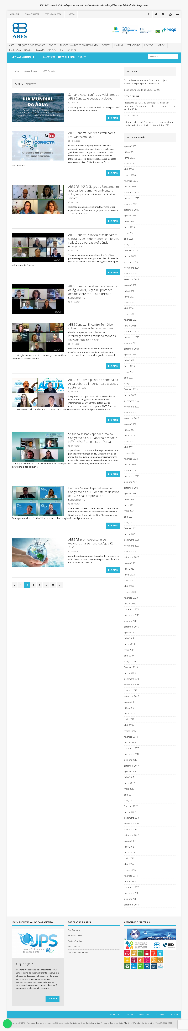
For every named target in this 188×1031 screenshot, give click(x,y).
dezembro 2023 (131, 331)
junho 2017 (129, 783)
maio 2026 (129, 163)
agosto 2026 (130, 146)
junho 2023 (129, 366)
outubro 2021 (130, 482)
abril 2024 (129, 308)
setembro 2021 (131, 487)
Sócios (52, 45)
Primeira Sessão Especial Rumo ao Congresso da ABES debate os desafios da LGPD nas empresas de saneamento (93, 494)
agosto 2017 (130, 771)
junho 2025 (129, 227)
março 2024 (130, 314)
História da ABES (75, 935)
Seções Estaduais (75, 941)
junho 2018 (129, 713)
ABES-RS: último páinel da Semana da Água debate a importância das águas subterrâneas (93, 383)
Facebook (115, 1014)
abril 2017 (129, 794)
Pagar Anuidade (32, 14)
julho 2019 (129, 638)
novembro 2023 (131, 337)
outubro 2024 (130, 273)
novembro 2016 (131, 823)
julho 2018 (129, 707)
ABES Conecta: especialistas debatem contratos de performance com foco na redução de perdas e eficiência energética (94, 240)
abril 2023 (129, 377)
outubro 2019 (130, 621)
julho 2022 (129, 429)
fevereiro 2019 (131, 667)
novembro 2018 (131, 684)
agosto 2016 (130, 841)
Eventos (106, 45)
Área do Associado (53, 14)
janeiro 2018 (130, 742)
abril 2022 (129, 447)
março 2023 (130, 383)
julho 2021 (129, 499)
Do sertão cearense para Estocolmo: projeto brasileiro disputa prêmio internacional (145, 82)
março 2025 (130, 244)
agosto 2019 (130, 632)
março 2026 (130, 175)
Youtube (159, 1014)
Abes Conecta (74, 946)
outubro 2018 (130, 690)
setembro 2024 (131, 279)
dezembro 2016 (131, 817)
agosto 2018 (130, 702)
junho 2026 (129, 157)
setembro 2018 (131, 696)
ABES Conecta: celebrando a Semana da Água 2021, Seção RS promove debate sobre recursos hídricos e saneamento (92, 292)
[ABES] (34, 30)
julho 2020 (129, 568)
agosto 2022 (130, 424)
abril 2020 (129, 586)
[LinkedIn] (177, 14)
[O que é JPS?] (38, 956)
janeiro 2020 (130, 603)
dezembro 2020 (131, 539)
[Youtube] (170, 14)
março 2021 (130, 522)
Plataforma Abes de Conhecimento (79, 45)
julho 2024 (129, 291)
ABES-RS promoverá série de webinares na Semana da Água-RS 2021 (90, 543)
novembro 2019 (131, 615)
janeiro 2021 (130, 534)
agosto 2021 (130, 493)
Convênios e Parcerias (78, 952)
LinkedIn (174, 1014)
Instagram (144, 1014)
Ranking (118, 45)
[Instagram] (163, 14)
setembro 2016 (131, 835)
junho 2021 (129, 505)
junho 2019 (129, 644)
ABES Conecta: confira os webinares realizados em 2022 (91, 135)
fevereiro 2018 (131, 736)
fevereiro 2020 (131, 597)
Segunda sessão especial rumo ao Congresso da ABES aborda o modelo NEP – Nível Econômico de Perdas (92, 438)
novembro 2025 (131, 198)
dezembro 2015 (131, 887)
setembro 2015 (131, 904)
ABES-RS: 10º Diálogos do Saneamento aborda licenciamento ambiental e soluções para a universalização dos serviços (93, 192)
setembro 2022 (131, 418)
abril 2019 (129, 655)
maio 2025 (129, 233)
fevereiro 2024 (131, 319)
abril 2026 (129, 169)
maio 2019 (129, 650)
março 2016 (130, 870)
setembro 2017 (131, 765)
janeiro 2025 (130, 256)
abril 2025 (129, 238)
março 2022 (130, 453)
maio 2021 (129, 510)
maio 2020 (129, 580)
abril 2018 (129, 725)
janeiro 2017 (130, 812)
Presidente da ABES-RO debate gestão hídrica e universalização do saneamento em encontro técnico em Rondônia (149, 106)
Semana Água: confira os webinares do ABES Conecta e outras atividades (93, 96)
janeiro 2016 (130, 881)
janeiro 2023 (130, 395)
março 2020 (130, 592)
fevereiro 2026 (131, 180)
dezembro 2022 (131, 401)
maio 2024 (129, 302)
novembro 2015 (131, 893)
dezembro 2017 (131, 748)
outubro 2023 (130, 343)
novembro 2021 (131, 476)
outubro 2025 (130, 204)
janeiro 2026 (130, 186)
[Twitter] (156, 14)
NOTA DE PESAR (131, 96)
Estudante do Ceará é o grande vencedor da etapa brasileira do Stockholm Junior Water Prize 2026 (148, 124)
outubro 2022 (130, 412)
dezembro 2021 (131, 470)
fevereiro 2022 (131, 458)
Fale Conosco (74, 930)
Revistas (148, 45)
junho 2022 (129, 435)
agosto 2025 (130, 215)
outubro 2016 (130, 829)
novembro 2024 (131, 267)
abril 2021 (129, 516)
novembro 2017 (131, 754)
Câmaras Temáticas (46, 50)
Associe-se (14, 14)
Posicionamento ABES (20, 50)
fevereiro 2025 (131, 250)
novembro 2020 (131, 545)
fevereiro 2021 (131, 528)
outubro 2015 (130, 899)
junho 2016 (129, 852)
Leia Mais (113, 118)
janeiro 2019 (130, 673)
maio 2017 (129, 788)
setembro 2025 (131, 209)
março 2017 (130, 800)
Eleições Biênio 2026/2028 (31, 45)
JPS (61, 50)
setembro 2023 (131, 348)
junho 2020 (129, 574)
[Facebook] (148, 14)
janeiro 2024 (130, 325)
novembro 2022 (131, 406)
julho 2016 (129, 846)
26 (53, 585)
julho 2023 (129, 360)
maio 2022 (129, 441)
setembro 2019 (131, 626)
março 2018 (130, 731)
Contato (71, 50)
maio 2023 (129, 372)
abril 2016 (129, 864)
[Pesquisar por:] (163, 56)
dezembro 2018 (131, 678)
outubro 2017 (130, 759)
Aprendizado (133, 45)
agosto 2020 (130, 563)
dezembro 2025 (131, 192)
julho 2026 (129, 152)
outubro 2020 (130, 551)
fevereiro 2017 (131, 806)
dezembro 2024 (131, 262)
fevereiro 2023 (131, 389)
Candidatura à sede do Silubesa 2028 (142, 89)
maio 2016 (129, 858)
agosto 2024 (130, 285)
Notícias (161, 45)
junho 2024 (129, 296)
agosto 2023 (130, 354)
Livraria (71, 14)
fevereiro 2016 (131, 875)
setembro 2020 (131, 557)
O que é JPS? (24, 964)
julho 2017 (129, 777)
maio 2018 (129, 719)
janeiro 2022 (130, 464)
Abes (11, 45)
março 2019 (130, 661)
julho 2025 (129, 221)
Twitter (129, 1014)
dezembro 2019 (131, 609)
